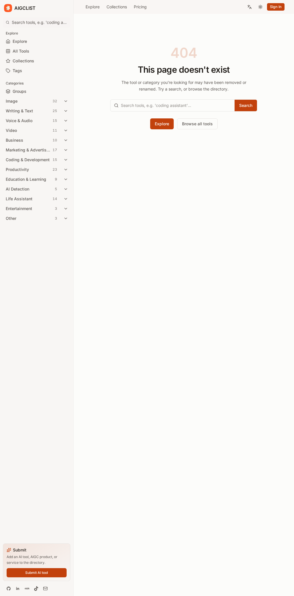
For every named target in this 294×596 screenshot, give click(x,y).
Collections (117, 6)
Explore (93, 6)
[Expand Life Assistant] (65, 198)
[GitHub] (9, 589)
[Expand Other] (65, 218)
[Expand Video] (65, 130)
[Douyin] (36, 589)
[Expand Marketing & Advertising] (65, 150)
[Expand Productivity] (65, 169)
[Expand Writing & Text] (65, 111)
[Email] (45, 589)
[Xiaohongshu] (27, 589)
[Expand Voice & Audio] (65, 120)
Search (245, 105)
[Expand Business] (65, 140)
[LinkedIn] (18, 589)
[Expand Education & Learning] (65, 179)
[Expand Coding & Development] (65, 159)
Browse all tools (197, 123)
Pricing (140, 6)
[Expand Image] (65, 101)
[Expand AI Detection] (65, 189)
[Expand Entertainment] (65, 208)
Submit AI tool (36, 572)
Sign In (276, 7)
